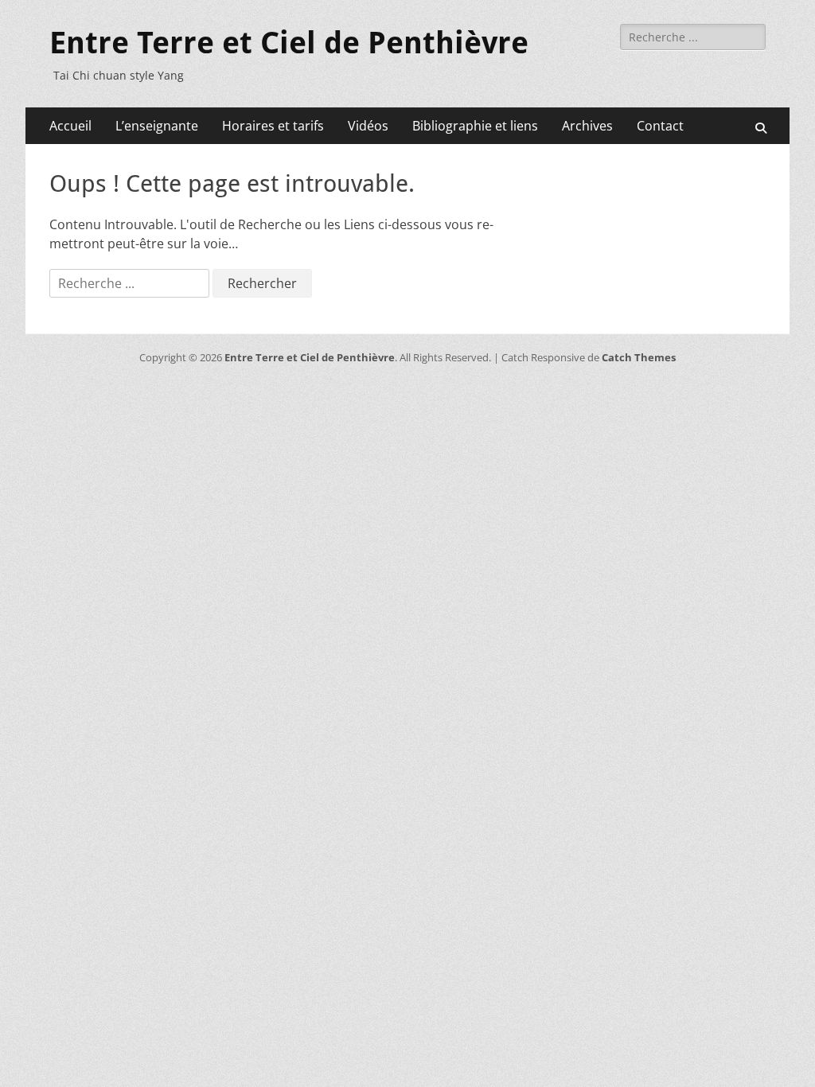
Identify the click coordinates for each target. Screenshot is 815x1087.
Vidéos (368, 125)
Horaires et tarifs (273, 125)
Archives (587, 125)
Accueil (70, 125)
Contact (660, 125)
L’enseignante (156, 125)
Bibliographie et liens (475, 125)
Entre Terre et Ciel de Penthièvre (288, 42)
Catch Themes (639, 357)
